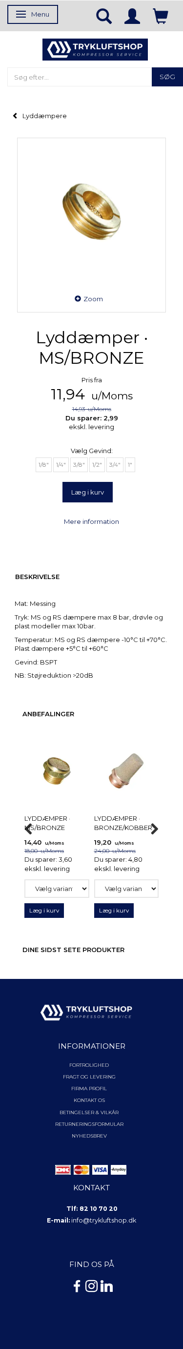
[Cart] (160, 15)
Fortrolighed (89, 1065)
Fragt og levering (89, 1077)
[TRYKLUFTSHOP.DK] (95, 49)
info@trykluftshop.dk (103, 1220)
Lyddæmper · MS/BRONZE (47, 822)
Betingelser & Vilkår (89, 1112)
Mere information (91, 521)
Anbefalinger (48, 714)
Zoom (93, 299)
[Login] (132, 15)
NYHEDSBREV (89, 1136)
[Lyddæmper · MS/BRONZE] (91, 212)
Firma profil (89, 1088)
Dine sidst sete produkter (73, 950)
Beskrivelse (37, 577)
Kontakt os (89, 1100)
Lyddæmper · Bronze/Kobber (123, 822)
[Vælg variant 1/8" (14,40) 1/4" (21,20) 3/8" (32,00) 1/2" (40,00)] (56, 888)
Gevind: (92, 451)
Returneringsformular (89, 1124)
